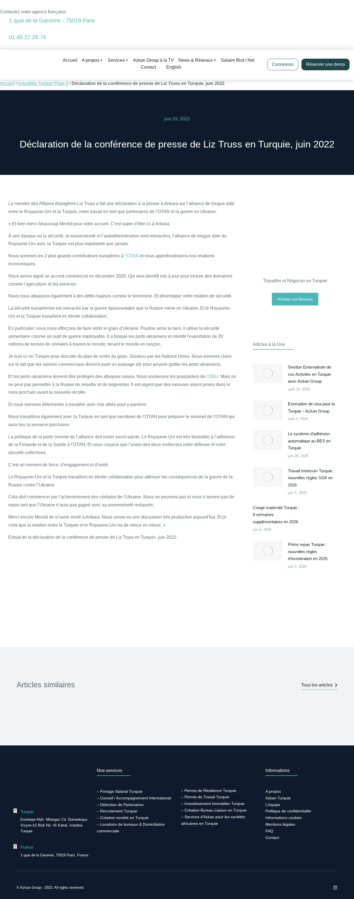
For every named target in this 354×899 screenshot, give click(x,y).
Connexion (282, 64)
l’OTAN (131, 255)
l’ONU (212, 376)
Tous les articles (317, 685)
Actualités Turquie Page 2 (43, 83)
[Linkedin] (335, 887)
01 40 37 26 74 (27, 37)
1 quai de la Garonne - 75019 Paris (52, 20)
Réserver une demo (325, 64)
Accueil (7, 83)
